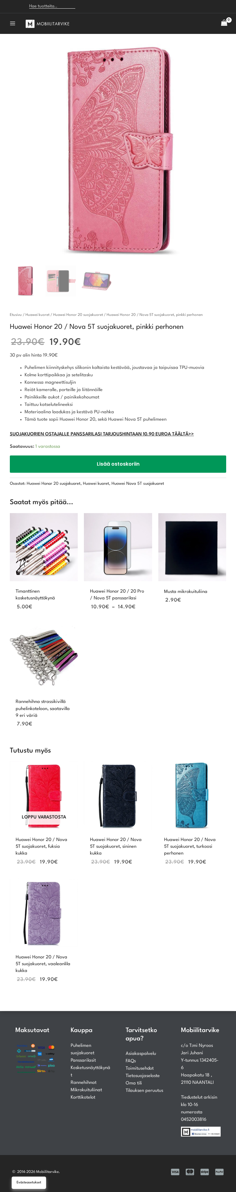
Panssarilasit (83, 1060)
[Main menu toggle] (12, 23)
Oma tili (134, 1083)
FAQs (131, 1061)
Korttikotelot (83, 1097)
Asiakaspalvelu (141, 1053)
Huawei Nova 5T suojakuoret (138, 484)
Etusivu (16, 315)
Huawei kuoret (37, 315)
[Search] (83, 6)
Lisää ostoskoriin (118, 463)
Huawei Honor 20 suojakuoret (78, 315)
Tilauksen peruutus (144, 1090)
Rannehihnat (83, 1082)
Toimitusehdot (140, 1068)
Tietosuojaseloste (143, 1076)
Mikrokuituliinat (86, 1090)
